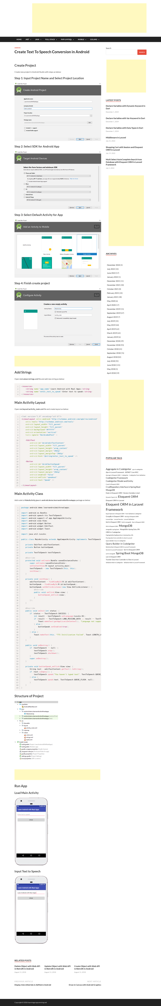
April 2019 (111, 329)
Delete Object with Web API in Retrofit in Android (27, 967)
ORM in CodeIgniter (113, 532)
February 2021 (113, 293)
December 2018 (113, 341)
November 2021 (113, 285)
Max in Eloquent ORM (138, 522)
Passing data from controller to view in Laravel (119, 538)
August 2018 (112, 357)
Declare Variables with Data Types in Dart (124, 128)
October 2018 (112, 349)
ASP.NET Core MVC (131, 472)
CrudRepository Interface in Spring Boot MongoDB (123, 488)
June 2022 (111, 273)
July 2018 (111, 361)
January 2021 (112, 297)
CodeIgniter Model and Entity (119, 481)
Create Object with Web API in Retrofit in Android (87, 967)
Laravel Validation (129, 519)
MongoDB (125, 525)
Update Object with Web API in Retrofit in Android (57, 967)
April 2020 (111, 305)
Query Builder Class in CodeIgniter (116, 540)
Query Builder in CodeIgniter (120, 543)
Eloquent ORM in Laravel (115, 500)
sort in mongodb (110, 553)
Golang (93, 39)
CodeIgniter (125, 475)
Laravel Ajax (109, 519)
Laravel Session (118, 519)
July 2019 (111, 321)
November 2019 (113, 309)
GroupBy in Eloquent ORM (115, 516)
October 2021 (112, 289)
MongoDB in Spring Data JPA (130, 529)
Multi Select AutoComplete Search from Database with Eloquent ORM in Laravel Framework (124, 162)
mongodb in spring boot (112, 529)
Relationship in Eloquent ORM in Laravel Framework (121, 547)
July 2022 (111, 269)
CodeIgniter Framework (117, 478)
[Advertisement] (89, 18)
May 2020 (111, 301)
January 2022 (112, 277)
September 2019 (113, 313)
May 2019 (111, 325)
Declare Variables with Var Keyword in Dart (125, 118)
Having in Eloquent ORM (132, 516)
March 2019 (112, 333)
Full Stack (50, 39)
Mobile (81, 39)
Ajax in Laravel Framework (115, 472)
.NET (27, 39)
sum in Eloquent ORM (113, 557)
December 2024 (113, 265)
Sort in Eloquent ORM (132, 550)
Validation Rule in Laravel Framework (134, 562)
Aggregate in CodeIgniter (118, 469)
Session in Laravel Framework (114, 550)
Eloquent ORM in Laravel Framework (124, 506)
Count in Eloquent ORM (112, 484)
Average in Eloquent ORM (113, 475)
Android (17, 48)
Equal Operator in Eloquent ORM (115, 513)
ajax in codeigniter (137, 469)
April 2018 (111, 373)
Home (19, 39)
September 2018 (113, 353)
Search (108, 48)
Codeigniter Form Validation (137, 475)
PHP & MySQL (66, 39)
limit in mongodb (126, 522)
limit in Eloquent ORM (113, 522)
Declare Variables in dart (131, 493)
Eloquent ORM (128, 496)
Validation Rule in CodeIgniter (114, 562)
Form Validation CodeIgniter (133, 513)
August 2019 (112, 317)
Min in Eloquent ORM (112, 526)
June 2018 (111, 365)
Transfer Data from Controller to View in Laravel (122, 560)
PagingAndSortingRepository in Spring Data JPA (119, 535)
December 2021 (113, 281)
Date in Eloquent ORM (114, 493)
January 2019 (112, 337)
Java (37, 39)
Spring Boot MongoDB (130, 553)
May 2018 (111, 369)
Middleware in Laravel (116, 137)
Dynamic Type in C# (111, 497)
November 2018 (113, 345)
